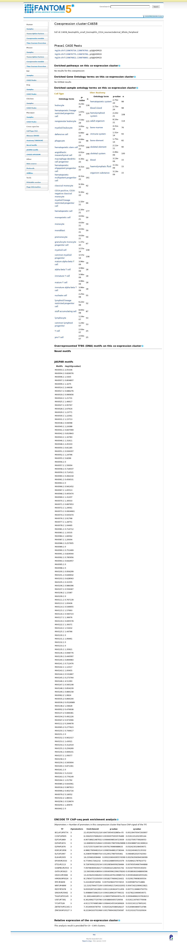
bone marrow (96, 127)
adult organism (97, 121)
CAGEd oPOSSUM (33, 154)
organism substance (99, 173)
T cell (57, 331)
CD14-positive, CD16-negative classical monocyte (65, 194)
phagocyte (60, 141)
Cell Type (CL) (32, 131)
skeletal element (98, 147)
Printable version (34, 182)
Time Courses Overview (36, 43)
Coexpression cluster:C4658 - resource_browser (47, 7)
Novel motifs (32, 145)
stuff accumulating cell (65, 311)
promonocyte (61, 237)
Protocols (30, 168)
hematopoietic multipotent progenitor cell (65, 178)
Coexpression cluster (152, 16)
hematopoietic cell (63, 211)
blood (93, 160)
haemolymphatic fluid (100, 166)
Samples (30, 29)
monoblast (60, 230)
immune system (98, 134)
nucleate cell (61, 295)
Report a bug (86, 941)
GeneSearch (105, 7)
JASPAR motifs (32, 150)
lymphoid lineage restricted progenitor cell (64, 303)
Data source (32, 163)
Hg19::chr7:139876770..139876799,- (72, 54)
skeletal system (97, 153)
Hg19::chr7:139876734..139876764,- (72, 50)
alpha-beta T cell (63, 269)
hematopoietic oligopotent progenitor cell (65, 168)
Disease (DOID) (33, 135)
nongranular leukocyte (65, 121)
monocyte (59, 224)
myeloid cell (60, 250)
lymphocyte (60, 318)
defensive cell (61, 134)
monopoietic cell (63, 217)
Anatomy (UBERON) (35, 140)
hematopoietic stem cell (66, 147)
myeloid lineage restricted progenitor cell (64, 203)
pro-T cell (59, 337)
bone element (96, 140)
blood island (96, 108)
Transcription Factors (35, 33)
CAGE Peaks (31, 80)
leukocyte (59, 105)
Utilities (30, 173)
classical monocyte (64, 186)
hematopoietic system (101, 101)
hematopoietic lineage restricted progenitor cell (65, 113)
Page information (34, 187)
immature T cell (62, 276)
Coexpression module (35, 38)
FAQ (94, 934)
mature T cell (61, 282)
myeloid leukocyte (63, 128)
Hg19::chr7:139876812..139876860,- (72, 58)
